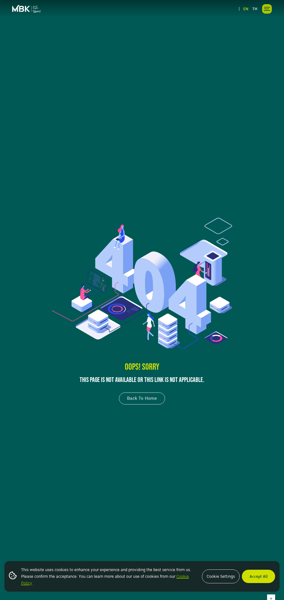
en (245, 9)
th (254, 9)
